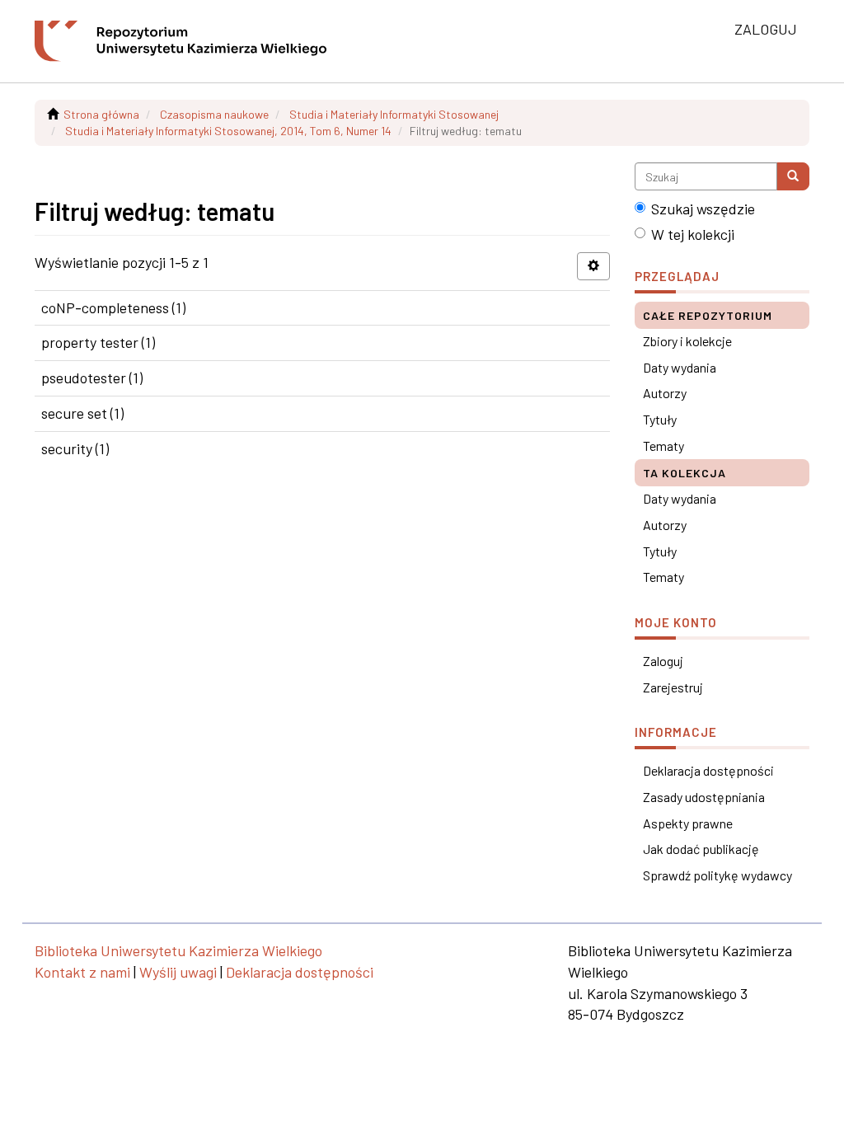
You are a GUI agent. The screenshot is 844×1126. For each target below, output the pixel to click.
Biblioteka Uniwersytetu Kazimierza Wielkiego (178, 950)
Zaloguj (663, 661)
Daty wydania (679, 367)
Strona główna (101, 114)
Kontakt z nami (82, 972)
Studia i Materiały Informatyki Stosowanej (394, 114)
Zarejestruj (673, 687)
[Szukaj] (792, 176)
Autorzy (665, 393)
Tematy (663, 445)
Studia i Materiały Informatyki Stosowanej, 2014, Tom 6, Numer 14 (228, 131)
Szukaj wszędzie (703, 208)
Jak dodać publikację (701, 848)
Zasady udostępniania (704, 797)
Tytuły (660, 419)
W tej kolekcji (692, 234)
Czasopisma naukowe (214, 114)
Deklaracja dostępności (708, 770)
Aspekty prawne (688, 823)
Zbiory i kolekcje (687, 341)
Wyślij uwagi (178, 972)
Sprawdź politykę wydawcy (717, 875)
